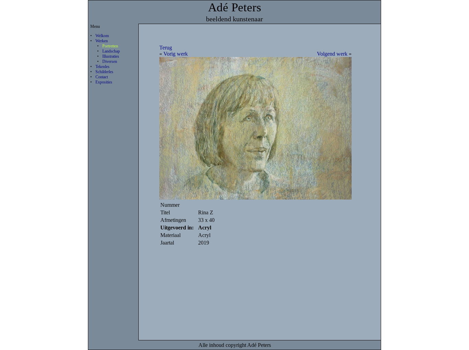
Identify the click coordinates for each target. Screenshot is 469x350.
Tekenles (102, 66)
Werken (101, 40)
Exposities (103, 82)
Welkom (102, 35)
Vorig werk (175, 54)
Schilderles (104, 71)
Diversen (109, 61)
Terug (165, 47)
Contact (101, 77)
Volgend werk (332, 54)
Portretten (110, 46)
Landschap (111, 51)
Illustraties (110, 56)
